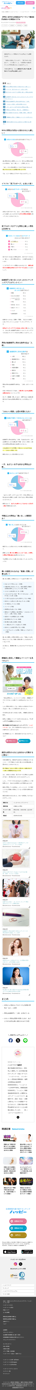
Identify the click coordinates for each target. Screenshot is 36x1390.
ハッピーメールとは (7, 1305)
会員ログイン (6, 1321)
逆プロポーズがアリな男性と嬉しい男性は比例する (18, 93)
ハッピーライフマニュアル (10, 1291)
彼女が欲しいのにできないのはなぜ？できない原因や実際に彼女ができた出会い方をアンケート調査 (26, 1148)
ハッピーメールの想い (8, 1307)
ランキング (6, 1288)
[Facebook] (10, 1040)
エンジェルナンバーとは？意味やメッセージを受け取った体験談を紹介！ (26, 1170)
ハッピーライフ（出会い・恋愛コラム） (12, 1353)
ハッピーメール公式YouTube (10, 1364)
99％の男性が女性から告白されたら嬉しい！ (17, 86)
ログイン (18, 1235)
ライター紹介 (6, 1294)
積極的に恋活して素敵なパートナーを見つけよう (18, 118)
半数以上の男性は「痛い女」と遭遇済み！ (16, 110)
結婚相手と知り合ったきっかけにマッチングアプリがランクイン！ (18, 97)
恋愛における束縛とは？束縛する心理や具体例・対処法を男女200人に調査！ (10, 1170)
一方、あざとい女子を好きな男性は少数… (16, 107)
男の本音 (19, 25)
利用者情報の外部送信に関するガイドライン (13, 1337)
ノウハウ (5, 25)
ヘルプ (4, 1323)
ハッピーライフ (24, 11)
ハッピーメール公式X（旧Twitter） (11, 1359)
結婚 (26, 25)
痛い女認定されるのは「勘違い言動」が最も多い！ (17, 113)
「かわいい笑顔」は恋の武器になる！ (15, 104)
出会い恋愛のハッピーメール (10, 11)
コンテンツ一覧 (6, 1371)
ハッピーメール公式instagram (10, 1362)
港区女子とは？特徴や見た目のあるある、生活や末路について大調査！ (10, 1190)
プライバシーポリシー (8, 1332)
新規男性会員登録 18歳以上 (9, 1319)
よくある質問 (6, 1312)
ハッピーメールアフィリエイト (10, 1368)
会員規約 (5, 1330)
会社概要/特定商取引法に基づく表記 (11, 1334)
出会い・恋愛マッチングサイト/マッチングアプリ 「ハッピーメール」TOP (17, 1302)
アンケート (20, 22)
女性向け (12, 25)
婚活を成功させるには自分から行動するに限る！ (17, 122)
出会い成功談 (6, 1346)
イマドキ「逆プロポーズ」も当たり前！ (16, 89)
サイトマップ (6, 1373)
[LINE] (25, 1040)
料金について (6, 1310)
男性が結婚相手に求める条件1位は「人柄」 (17, 101)
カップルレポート (7, 1343)
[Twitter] (18, 1040)
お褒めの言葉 (6, 1348)
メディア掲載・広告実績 (9, 1351)
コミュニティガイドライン (9, 1339)
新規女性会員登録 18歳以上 (9, 1316)
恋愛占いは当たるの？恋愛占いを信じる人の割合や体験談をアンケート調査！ (26, 1190)
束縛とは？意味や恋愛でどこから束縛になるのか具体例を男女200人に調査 (10, 1147)
